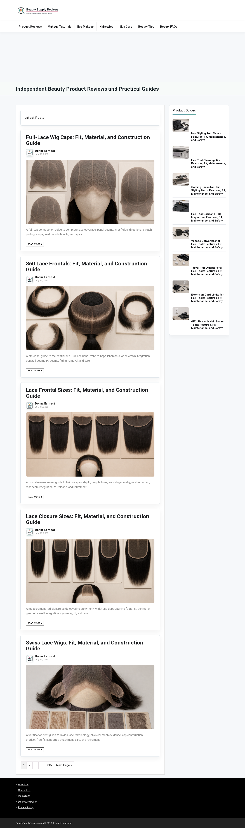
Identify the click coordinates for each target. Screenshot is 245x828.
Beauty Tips (146, 26)
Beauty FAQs (168, 26)
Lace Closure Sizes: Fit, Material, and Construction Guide (87, 519)
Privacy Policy (26, 807)
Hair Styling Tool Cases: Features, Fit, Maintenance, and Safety (208, 137)
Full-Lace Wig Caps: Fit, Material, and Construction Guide (88, 140)
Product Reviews (30, 26)
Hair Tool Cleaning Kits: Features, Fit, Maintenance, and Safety (208, 163)
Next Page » (64, 765)
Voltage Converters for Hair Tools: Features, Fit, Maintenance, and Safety (207, 244)
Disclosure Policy (27, 801)
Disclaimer (24, 795)
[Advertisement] (122, 57)
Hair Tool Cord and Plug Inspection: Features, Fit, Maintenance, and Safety (207, 217)
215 (49, 765)
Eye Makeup (85, 26)
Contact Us (24, 790)
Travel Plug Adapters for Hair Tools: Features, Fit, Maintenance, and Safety (207, 271)
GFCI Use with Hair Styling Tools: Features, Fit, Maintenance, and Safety (207, 325)
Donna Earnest (45, 151)
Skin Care (125, 26)
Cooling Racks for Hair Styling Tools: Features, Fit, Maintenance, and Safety (208, 190)
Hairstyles (106, 26)
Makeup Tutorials (59, 26)
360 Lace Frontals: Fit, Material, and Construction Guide (86, 266)
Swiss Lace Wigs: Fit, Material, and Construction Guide (84, 645)
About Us (23, 784)
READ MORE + (35, 244)
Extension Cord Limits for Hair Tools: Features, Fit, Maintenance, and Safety (207, 298)
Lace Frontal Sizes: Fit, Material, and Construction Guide (87, 393)
